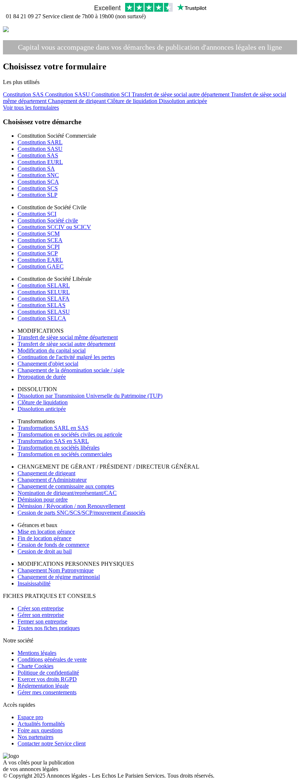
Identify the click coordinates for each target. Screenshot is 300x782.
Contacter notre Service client (52, 743)
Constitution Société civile (48, 220)
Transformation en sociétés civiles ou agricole (70, 434)
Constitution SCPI (39, 247)
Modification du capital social (52, 350)
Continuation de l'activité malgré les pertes (66, 357)
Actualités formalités (41, 724)
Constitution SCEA (40, 240)
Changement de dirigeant (77, 101)
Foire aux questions (40, 730)
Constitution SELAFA (44, 298)
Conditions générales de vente (52, 659)
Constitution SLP (37, 195)
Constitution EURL (40, 162)
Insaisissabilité (34, 583)
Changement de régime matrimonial (59, 577)
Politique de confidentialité (48, 673)
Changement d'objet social (48, 364)
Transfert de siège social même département (68, 337)
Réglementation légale (43, 686)
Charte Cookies (35, 666)
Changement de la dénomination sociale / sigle (71, 370)
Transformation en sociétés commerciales (65, 454)
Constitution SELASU (44, 312)
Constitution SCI (111, 94)
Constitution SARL (40, 142)
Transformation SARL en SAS (53, 428)
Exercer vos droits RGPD (47, 679)
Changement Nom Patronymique (56, 570)
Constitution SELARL (44, 285)
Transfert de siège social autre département (181, 94)
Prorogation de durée (42, 377)
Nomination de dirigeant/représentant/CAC (67, 493)
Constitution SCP (38, 253)
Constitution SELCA (42, 318)
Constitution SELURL (44, 292)
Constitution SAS (24, 94)
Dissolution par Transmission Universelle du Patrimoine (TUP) (90, 396)
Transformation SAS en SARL (53, 441)
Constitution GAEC (41, 266)
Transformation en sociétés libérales (59, 448)
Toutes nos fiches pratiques (49, 628)
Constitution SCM (39, 233)
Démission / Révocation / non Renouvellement (71, 506)
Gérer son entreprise (41, 615)
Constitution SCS (38, 188)
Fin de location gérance (44, 538)
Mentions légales (37, 653)
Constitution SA (36, 168)
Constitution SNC (38, 175)
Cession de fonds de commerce (53, 545)
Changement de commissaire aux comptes (66, 486)
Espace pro (30, 717)
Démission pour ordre (43, 499)
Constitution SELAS (41, 305)
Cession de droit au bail (45, 551)
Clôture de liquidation (133, 101)
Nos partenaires (35, 737)
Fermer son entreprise (42, 621)
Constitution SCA (38, 182)
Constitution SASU (68, 94)
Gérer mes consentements (47, 692)
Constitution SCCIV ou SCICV (54, 227)
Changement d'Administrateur (52, 480)
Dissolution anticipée (183, 101)
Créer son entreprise (41, 608)
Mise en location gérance (46, 532)
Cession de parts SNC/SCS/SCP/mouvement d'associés (81, 513)
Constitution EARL (40, 260)
